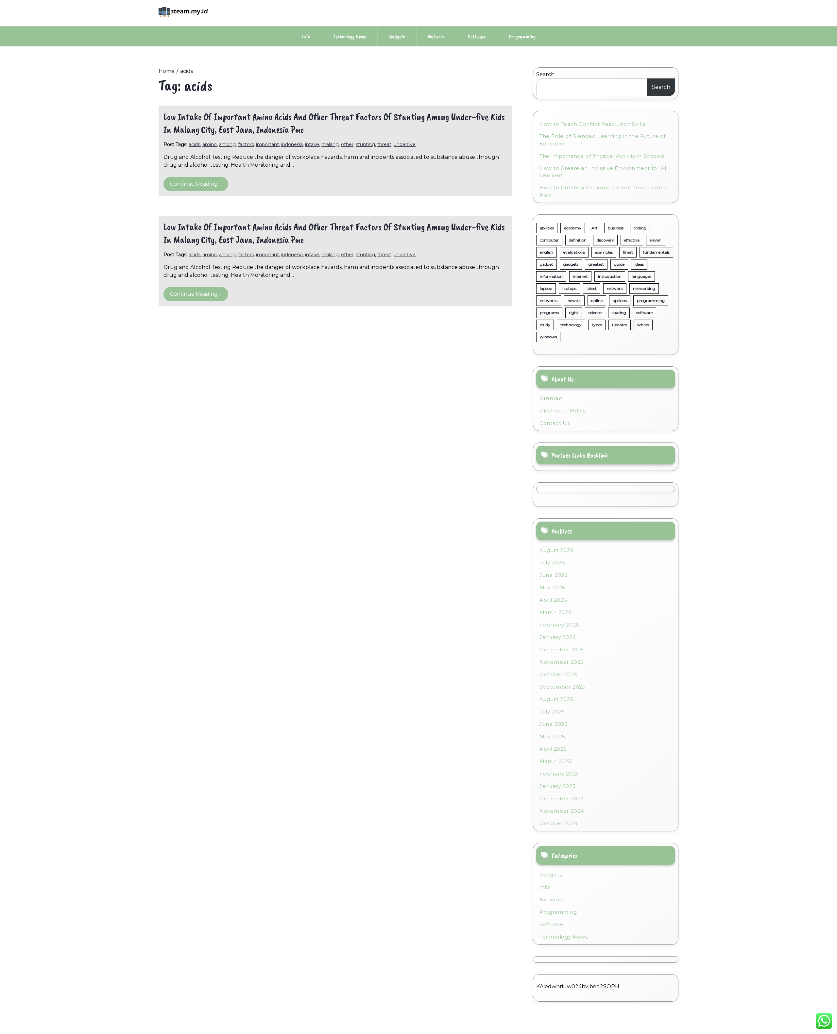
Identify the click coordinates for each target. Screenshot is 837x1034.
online (597, 300)
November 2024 (561, 811)
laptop (546, 288)
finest (628, 252)
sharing (619, 312)
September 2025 (562, 687)
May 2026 (552, 587)
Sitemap (550, 398)
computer (549, 240)
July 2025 (552, 712)
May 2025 (552, 736)
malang (330, 144)
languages (641, 276)
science (595, 312)
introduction (610, 276)
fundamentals (656, 252)
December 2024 (561, 798)
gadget (546, 264)
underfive (405, 144)
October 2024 (558, 823)
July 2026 (552, 562)
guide (619, 264)
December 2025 (561, 649)
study (545, 324)
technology (571, 324)
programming (651, 300)
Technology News (349, 36)
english (546, 252)
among (227, 144)
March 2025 (555, 761)
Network (436, 36)
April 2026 (553, 600)
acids (194, 144)
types (597, 324)
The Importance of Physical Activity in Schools (602, 156)
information (551, 276)
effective (632, 240)
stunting (365, 144)
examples (604, 252)
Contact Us (554, 423)
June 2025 (553, 724)
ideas (639, 264)
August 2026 (556, 550)
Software (477, 36)
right (573, 312)
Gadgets (397, 36)
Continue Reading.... (196, 184)
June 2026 (553, 575)
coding (640, 227)
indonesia (292, 144)
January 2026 (557, 637)
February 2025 (559, 774)
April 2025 (553, 749)
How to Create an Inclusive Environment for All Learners (603, 172)
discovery (605, 240)
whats (643, 324)
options (620, 300)
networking (644, 288)
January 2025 (557, 786)
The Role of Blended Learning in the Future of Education (602, 140)
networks (548, 300)
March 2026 (555, 612)
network (615, 288)
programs (549, 312)
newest (574, 300)
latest (592, 288)
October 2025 (558, 674)
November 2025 (561, 662)
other (347, 144)
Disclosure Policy (562, 411)
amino (209, 144)
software (644, 312)
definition (578, 240)
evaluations (574, 252)
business (615, 227)
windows (548, 336)
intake (312, 144)
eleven (655, 240)
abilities (547, 227)
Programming (522, 36)
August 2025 (556, 699)
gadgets (570, 264)
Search (545, 74)
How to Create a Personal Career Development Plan (604, 191)
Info (306, 36)
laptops (569, 288)
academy (572, 227)
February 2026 (559, 625)
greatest (596, 264)
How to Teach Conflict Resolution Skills (592, 124)
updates (619, 324)
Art (594, 227)
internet (580, 276)
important (267, 144)
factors (246, 144)
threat (384, 144)
